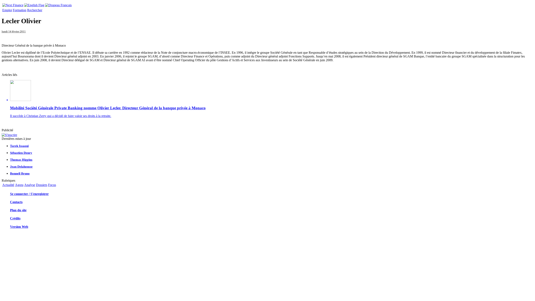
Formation (19, 10)
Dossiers (41, 185)
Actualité (8, 185)
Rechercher (34, 10)
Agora (19, 185)
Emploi (7, 10)
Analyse (29, 185)
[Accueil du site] (12, 4)
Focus (52, 185)
